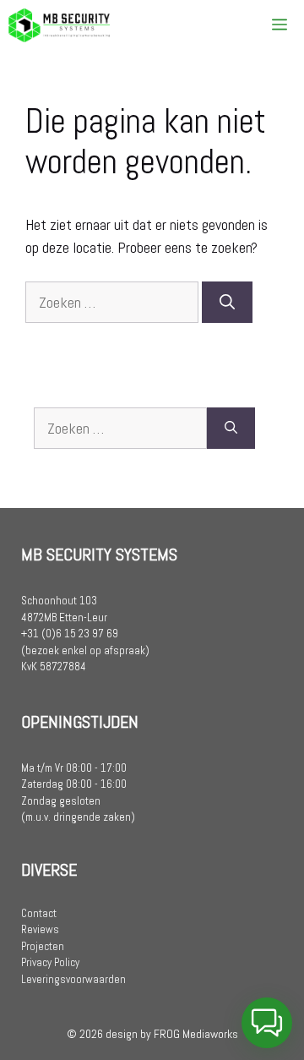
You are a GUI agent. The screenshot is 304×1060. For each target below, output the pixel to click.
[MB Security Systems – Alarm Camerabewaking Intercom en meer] (59, 25)
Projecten (42, 946)
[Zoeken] (227, 302)
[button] (267, 1022)
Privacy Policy (50, 962)
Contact (39, 913)
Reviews (40, 929)
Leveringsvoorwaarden (73, 979)
